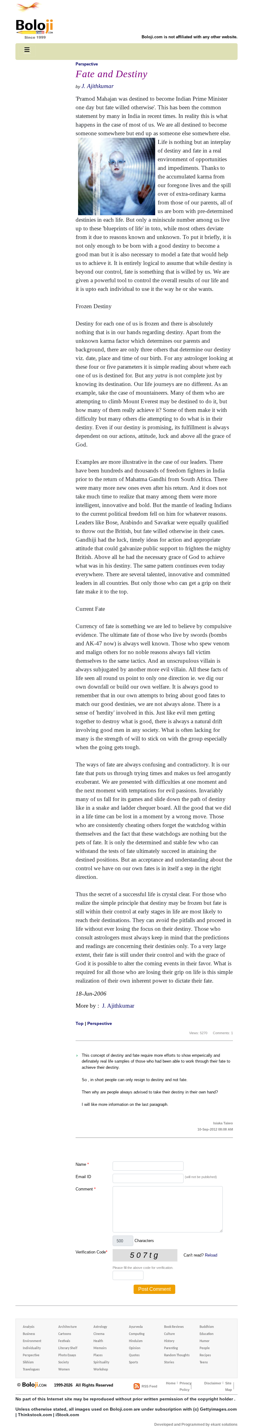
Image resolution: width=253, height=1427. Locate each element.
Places (97, 1355)
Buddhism (207, 1327)
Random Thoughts (176, 1355)
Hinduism (136, 1341)
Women (64, 1369)
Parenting (171, 1348)
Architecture (67, 1327)
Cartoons (64, 1334)
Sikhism (28, 1362)
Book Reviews (174, 1327)
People (205, 1348)
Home (171, 1383)
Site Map (228, 1386)
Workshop (100, 1369)
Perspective (87, 64)
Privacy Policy (185, 1386)
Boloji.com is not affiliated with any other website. (190, 37)
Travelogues (31, 1369)
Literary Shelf (67, 1348)
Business (29, 1334)
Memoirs (99, 1348)
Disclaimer (212, 1383)
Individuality (32, 1348)
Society (63, 1362)
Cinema (98, 1334)
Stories (169, 1362)
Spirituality (101, 1362)
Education (207, 1334)
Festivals (64, 1341)
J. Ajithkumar (97, 86)
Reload (211, 1255)
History (169, 1341)
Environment (32, 1341)
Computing (136, 1334)
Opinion (134, 1348)
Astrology (100, 1327)
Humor (204, 1341)
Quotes (134, 1355)
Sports (133, 1362)
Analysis (28, 1327)
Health (98, 1341)
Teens (204, 1362)
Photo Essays (67, 1355)
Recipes (205, 1355)
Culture (169, 1334)
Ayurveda (136, 1327)
